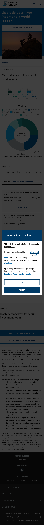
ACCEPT (22, 290)
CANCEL (22, 282)
